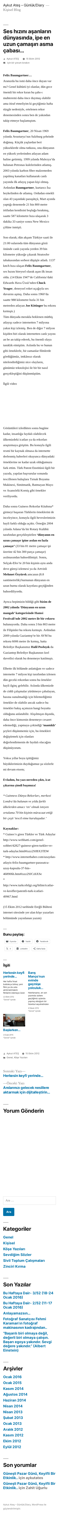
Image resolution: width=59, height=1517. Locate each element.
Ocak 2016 (12, 1377)
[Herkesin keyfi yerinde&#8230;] (15, 985)
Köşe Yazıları (20, 1057)
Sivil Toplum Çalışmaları (24, 1260)
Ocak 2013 (12, 1423)
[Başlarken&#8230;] (14, 1020)
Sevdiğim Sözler (17, 1255)
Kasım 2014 (13, 1388)
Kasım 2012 (13, 1435)
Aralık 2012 (13, 1429)
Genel (10, 1057)
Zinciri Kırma (14, 1266)
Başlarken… (12, 1030)
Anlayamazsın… (17, 1313)
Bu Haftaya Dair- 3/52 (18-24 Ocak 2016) (28, 1295)
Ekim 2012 (12, 1441)
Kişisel (9, 1243)
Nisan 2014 (13, 1406)
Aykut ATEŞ (13, 58)
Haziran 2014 (14, 1400)
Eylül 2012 (12, 1447)
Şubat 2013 (13, 1418)
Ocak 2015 (12, 1383)
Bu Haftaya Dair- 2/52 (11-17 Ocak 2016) (27, 1305)
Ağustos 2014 (15, 1394)
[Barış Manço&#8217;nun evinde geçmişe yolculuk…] (40, 990)
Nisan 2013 (12, 1412)
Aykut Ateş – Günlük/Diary (23, 5)
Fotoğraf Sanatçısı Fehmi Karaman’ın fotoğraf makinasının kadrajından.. (25, 1323)
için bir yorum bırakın (18, 62)
